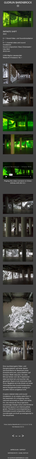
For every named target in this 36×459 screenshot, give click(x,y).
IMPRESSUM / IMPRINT (18, 450)
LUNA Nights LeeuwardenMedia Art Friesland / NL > (12, 56)
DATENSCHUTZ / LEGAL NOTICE (18, 453)
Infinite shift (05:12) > (18, 183)
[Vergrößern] (31, 13)
